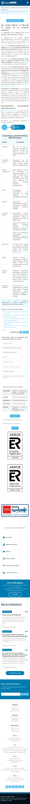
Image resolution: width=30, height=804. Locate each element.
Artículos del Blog (10, 558)
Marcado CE (6, 13)
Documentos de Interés (12, 572)
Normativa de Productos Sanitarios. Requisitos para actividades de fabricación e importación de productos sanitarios (14, 654)
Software (8, 551)
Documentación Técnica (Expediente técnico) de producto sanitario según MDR (14, 635)
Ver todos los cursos (15, 673)
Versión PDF (9, 537)
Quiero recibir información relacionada (11, 423)
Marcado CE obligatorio (13, 72)
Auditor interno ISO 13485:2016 (11, 615)
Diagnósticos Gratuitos (11, 544)
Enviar (15, 428)
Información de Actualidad (12, 565)
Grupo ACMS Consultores (10, 111)
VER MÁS (3, 330)
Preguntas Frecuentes (11, 11)
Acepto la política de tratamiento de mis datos (13, 419)
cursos (26, 286)
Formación (15, 594)
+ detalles (15, 416)
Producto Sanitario (23, 11)
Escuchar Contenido (16, 20)
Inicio (2, 11)
